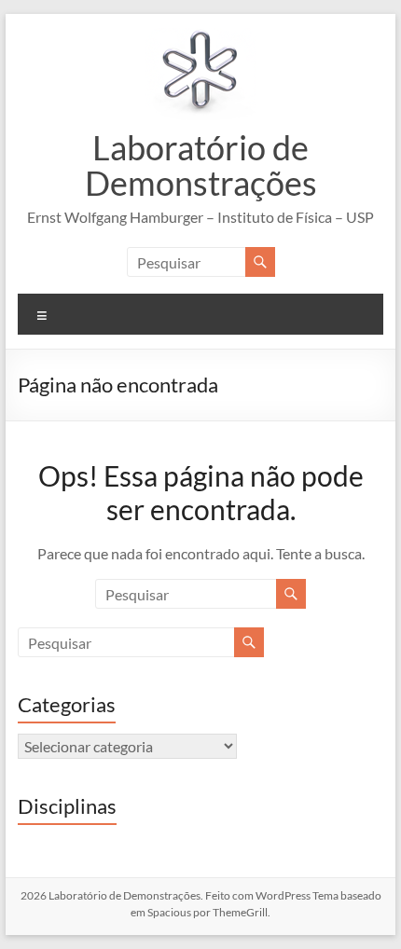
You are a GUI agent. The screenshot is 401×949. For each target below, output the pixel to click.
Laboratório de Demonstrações (201, 165)
